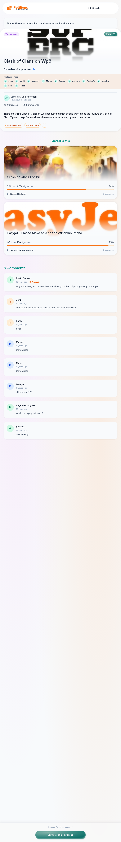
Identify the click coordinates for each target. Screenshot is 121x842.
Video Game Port (13, 125)
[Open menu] (110, 8)
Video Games (11, 34)
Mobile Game (32, 125)
